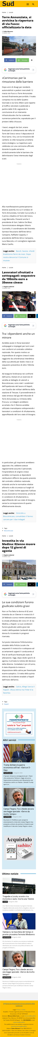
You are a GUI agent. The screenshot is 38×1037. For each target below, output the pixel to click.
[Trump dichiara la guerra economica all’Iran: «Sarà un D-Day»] (19, 753)
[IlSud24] (17, 3)
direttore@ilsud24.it (30, 1016)
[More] (32, 60)
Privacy (18, 1009)
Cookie (23, 1009)
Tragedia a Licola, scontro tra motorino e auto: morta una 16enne (18, 897)
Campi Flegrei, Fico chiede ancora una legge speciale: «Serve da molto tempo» (19, 811)
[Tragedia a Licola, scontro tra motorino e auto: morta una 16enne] (19, 886)
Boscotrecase (8, 531)
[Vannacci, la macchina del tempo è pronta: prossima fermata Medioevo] (19, 921)
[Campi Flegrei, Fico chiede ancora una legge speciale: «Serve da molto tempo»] (19, 797)
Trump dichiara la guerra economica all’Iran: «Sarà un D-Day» (17, 767)
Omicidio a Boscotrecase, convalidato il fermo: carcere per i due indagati (18, 516)
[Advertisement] (19, 184)
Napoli (6, 704)
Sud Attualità (8, 773)
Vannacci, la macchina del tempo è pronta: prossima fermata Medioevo (19, 933)
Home (4, 12)
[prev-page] (4, 831)
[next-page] (7, 831)
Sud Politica (7, 817)
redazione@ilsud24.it (19, 1022)
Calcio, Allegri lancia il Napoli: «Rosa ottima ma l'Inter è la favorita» (19, 689)
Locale (11, 12)
